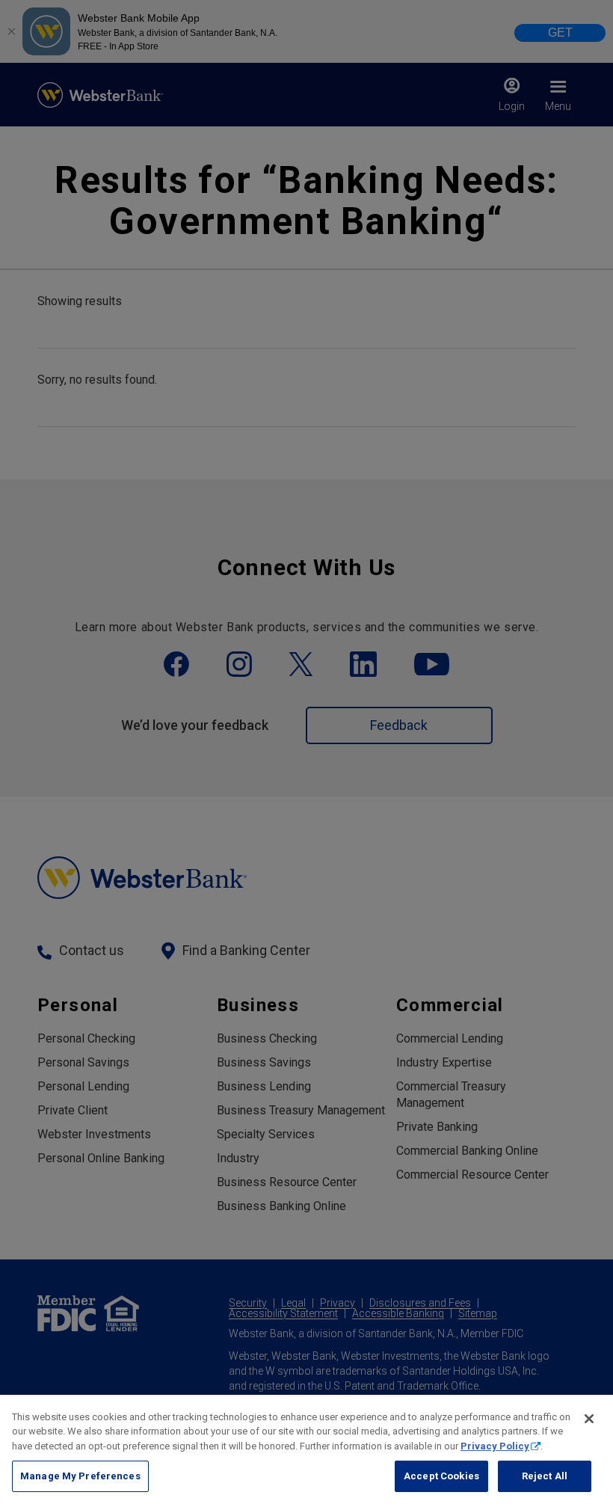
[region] (306, 1451)
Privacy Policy (494, 1446)
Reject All (544, 1476)
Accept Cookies (441, 1476)
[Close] (589, 1418)
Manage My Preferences (80, 1476)
